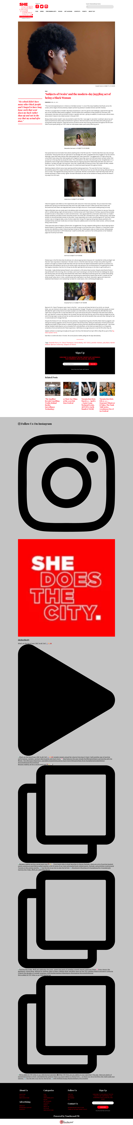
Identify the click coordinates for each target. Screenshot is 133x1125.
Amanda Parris (54, 343)
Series (42, 11)
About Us (91, 11)
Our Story (22, 1094)
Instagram (71, 1098)
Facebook (71, 1096)
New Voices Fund (24, 1098)
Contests (77, 11)
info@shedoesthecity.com (76, 1107)
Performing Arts (51, 11)
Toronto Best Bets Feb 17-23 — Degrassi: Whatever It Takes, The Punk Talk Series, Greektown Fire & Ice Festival (107, 405)
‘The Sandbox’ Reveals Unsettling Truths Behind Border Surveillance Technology (52, 404)
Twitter (70, 1094)
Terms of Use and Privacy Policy (77, 1109)
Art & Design (68, 11)
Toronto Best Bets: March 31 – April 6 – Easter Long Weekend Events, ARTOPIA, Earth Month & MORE (88, 404)
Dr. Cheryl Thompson (66, 343)
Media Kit (22, 1106)
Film (36, 11)
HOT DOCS (87, 343)
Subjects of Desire (70, 344)
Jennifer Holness (96, 343)
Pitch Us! (22, 1096)
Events (84, 11)
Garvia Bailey (78, 343)
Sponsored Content (25, 1107)
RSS (69, 1099)
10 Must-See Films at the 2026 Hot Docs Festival (70, 401)
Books (60, 11)
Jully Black (106, 343)
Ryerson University (57, 344)
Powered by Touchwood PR (66, 1116)
